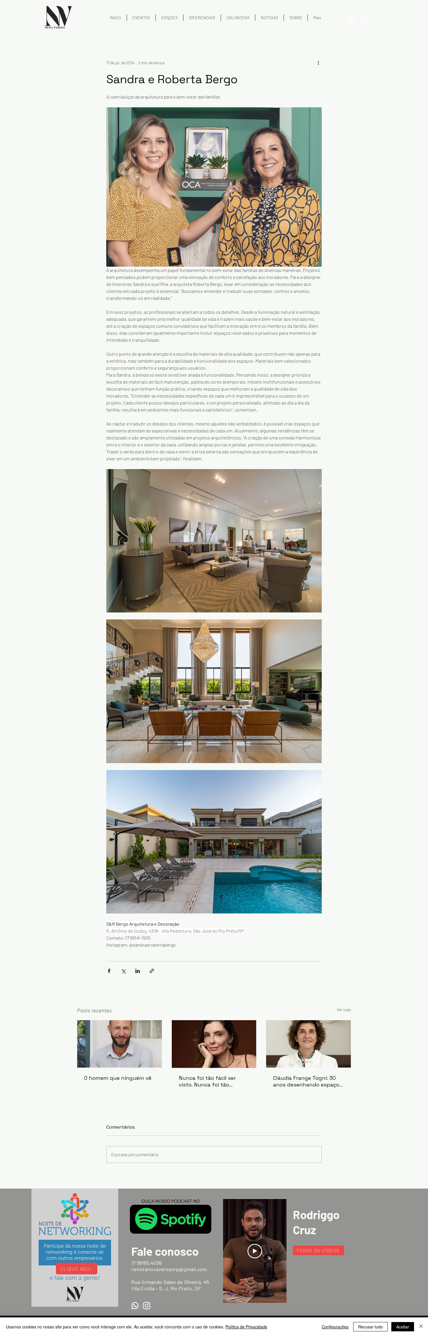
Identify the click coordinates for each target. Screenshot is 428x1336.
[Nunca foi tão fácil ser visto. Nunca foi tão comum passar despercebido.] (214, 1044)
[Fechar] (421, 1326)
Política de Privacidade (246, 1327)
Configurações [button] (335, 1327)
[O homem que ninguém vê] (119, 1044)
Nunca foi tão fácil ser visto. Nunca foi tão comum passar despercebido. (207, 1081)
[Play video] (254, 1251)
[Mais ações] (318, 62)
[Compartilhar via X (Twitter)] (123, 971)
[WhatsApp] (352, 18)
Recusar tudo (370, 1327)
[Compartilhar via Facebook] (109, 971)
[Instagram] (363, 18)
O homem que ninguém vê (117, 1078)
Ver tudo (344, 1009)
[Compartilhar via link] (152, 971)
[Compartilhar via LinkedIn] (137, 971)
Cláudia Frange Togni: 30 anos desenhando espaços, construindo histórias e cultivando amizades (308, 1081)
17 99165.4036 (146, 1263)
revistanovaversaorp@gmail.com (169, 1269)
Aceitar (402, 1327)
